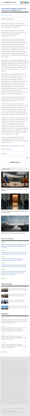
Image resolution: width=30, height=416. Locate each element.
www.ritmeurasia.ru (12, 411)
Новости (7, 15)
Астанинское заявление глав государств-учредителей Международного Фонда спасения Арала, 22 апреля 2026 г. (13, 346)
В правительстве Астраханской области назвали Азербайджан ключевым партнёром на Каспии (14, 253)
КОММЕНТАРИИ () (15, 162)
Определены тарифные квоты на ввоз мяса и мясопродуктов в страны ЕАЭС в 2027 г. (13, 259)
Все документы (4, 351)
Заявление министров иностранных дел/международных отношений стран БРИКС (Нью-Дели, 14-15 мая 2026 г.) (14, 337)
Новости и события (7, 19)
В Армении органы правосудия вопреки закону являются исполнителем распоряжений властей (13, 265)
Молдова (5, 153)
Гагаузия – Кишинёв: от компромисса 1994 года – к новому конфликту (14, 189)
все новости (3, 278)
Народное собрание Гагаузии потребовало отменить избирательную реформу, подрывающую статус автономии (15, 246)
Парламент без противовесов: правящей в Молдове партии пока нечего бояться (14, 211)
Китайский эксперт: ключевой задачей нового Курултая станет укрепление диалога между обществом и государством (13, 273)
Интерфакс (10, 149)
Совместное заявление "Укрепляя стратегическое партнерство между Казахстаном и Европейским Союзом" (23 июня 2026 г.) (14, 321)
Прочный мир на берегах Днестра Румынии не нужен (13, 233)
